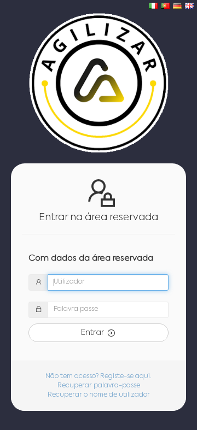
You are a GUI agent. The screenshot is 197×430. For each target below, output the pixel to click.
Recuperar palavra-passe (98, 385)
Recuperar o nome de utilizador (99, 395)
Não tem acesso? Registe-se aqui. (98, 376)
